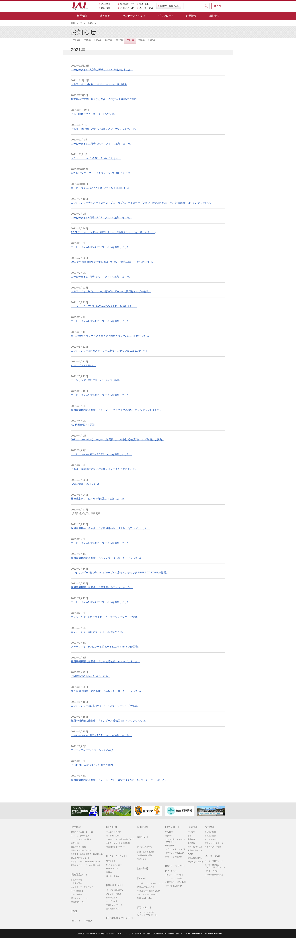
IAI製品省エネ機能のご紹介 (148, 891)
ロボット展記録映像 (173, 886)
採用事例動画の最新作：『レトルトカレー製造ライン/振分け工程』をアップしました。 (119, 780)
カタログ (169, 836)
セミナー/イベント (116, 856)
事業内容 (191, 839)
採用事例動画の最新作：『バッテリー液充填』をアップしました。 (108, 558)
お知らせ (142, 868)
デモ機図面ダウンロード (119, 918)
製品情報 (82, 15)
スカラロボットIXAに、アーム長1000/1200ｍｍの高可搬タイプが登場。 (111, 291)
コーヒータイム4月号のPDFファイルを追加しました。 (101, 454)
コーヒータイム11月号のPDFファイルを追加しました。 (102, 143)
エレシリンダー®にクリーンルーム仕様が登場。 (98, 632)
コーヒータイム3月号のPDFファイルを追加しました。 (101, 543)
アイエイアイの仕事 (213, 847)
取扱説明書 (170, 845)
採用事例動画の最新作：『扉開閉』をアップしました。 (102, 587)
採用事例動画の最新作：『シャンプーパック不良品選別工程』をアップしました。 (116, 410)
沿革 (189, 836)
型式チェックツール (79, 898)
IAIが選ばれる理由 (195, 862)
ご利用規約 (78, 933)
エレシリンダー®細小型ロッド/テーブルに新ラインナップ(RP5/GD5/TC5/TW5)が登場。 (119, 572)
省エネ (141, 878)
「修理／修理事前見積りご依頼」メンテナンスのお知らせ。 (104, 128)
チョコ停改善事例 (113, 832)
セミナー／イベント (134, 15)
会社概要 (191, 832)
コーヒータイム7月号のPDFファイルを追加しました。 (101, 276)
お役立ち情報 (145, 846)
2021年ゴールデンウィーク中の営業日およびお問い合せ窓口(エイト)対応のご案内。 (117, 439)
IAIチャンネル (112, 868)
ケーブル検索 (76, 894)
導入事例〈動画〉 (113, 836)
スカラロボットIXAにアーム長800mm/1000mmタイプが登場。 (105, 646)
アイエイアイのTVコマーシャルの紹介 (92, 750)
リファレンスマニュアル (175, 853)
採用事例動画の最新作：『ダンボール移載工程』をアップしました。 (109, 720)
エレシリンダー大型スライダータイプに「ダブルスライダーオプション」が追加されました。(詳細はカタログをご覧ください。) (142, 202)
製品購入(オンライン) (80, 858)
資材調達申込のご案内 (141, 933)
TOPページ (76, 23)
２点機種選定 (76, 883)
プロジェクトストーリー (215, 843)
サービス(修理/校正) (114, 890)
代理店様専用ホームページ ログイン (167, 933)
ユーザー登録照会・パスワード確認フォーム (215, 866)
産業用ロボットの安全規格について (86, 862)
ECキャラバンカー (114, 865)
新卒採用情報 (210, 832)
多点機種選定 (76, 880)
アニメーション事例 (173, 878)
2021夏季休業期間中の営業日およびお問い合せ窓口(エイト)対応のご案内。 (112, 262)
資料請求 (105, 8)
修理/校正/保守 (114, 885)
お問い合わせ (127, 8)
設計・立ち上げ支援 (145, 852)
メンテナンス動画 (113, 894)
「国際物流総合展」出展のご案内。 (90, 676)
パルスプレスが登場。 (83, 365)
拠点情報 (191, 843)
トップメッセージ (212, 839)
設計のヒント (145, 907)
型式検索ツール (77, 902)
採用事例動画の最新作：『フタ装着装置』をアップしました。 (105, 661)
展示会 (109, 872)
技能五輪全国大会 (195, 858)
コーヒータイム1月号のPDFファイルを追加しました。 (101, 735)
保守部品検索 (111, 897)
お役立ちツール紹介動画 (175, 882)
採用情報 (213, 15)
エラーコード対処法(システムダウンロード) (147, 913)
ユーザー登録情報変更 (214, 875)
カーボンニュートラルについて (150, 883)
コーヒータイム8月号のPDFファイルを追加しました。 (101, 247)
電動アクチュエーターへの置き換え (86, 865)
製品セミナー (111, 861)
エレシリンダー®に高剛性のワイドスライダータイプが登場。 (105, 705)
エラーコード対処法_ (83, 921)
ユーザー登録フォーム (214, 861)
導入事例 (105, 15)
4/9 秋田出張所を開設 (83, 424)
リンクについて (123, 933)
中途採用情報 (210, 836)
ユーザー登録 (146, 8)
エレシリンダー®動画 (174, 875)
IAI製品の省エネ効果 (145, 887)
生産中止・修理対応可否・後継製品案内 (87, 854)
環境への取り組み (144, 898)
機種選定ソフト (128, 4)
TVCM (190, 854)
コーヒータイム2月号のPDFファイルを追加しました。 (101, 602)
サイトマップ (110, 933)
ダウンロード (166, 15)
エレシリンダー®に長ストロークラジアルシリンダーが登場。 (105, 617)
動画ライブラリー (175, 866)
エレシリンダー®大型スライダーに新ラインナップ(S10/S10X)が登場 (109, 350)
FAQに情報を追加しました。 (87, 484)
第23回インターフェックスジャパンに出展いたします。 (102, 173)
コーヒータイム (112, 876)
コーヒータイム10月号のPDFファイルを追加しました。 (102, 188)
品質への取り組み (195, 847)
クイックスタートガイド (175, 849)
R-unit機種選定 (77, 891)
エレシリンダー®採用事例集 (118, 843)
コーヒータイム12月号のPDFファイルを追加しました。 (102, 69)
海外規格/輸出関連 (145, 855)
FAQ (74, 911)
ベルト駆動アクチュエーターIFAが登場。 (94, 114)
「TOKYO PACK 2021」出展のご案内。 (93, 765)
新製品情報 (75, 843)
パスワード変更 (211, 871)
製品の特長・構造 (78, 847)
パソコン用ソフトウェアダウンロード (175, 840)
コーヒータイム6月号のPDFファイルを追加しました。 (101, 321)
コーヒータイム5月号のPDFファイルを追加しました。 (101, 395)
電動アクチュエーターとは (82, 832)
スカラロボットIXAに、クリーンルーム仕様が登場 (99, 84)
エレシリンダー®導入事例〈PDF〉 (120, 839)
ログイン (218, 6)
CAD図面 (169, 832)
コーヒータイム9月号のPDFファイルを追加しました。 (101, 217)
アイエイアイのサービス (147, 894)
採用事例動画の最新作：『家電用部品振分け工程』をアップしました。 (110, 528)
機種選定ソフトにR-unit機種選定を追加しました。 (99, 498)
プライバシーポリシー (93, 933)
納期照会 (105, 4)
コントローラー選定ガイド (82, 887)
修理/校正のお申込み (169, 6)
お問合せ (142, 827)
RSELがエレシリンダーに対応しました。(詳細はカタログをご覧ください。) (113, 232)
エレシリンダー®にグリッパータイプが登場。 (96, 380)
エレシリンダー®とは (80, 836)
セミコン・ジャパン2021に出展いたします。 (96, 158)
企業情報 (191, 15)
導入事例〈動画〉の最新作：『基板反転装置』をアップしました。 (108, 691)
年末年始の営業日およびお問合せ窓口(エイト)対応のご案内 (104, 99)
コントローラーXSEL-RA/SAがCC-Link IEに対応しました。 (104, 306)
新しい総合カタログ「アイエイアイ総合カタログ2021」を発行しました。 (112, 336)
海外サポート (146, 4)
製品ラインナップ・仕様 (81, 850)
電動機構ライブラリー (115, 847)
